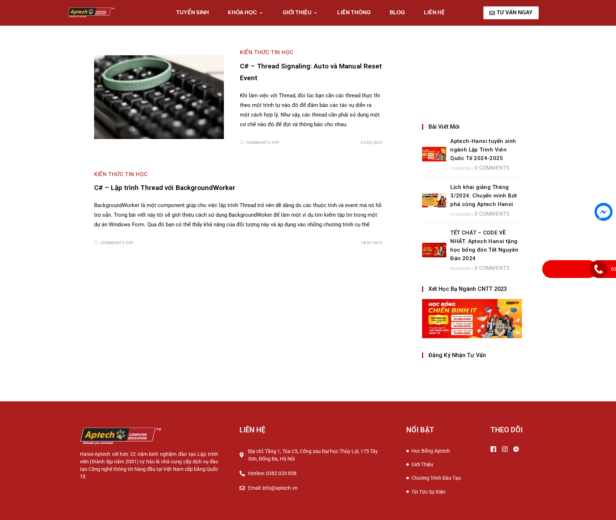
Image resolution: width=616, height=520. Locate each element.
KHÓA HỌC (242, 12)
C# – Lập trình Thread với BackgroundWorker (164, 188)
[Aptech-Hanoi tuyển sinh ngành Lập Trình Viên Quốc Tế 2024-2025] (434, 154)
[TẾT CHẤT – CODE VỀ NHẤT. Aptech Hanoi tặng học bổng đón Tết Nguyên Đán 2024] (434, 250)
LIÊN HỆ (434, 12)
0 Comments (491, 168)
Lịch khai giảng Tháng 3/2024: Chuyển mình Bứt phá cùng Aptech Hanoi (483, 195)
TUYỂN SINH (192, 12)
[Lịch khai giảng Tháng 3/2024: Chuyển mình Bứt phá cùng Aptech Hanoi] (434, 200)
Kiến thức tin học (266, 52)
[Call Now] (598, 269)
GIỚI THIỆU (297, 12)
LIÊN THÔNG (354, 12)
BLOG (397, 12)
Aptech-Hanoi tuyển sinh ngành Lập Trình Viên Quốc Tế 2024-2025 (483, 149)
